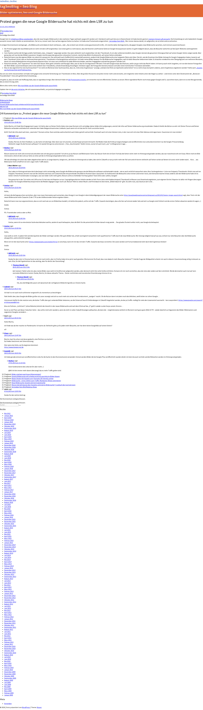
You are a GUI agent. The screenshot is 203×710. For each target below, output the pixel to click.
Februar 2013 (9, 591)
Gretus (7, 185)
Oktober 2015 (9, 523)
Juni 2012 (7, 608)
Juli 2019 (7, 432)
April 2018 (7, 462)
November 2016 (10, 496)
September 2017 (10, 477)
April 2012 (7, 612)
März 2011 (8, 640)
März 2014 (8, 564)
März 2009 (8, 691)
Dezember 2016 (9, 494)
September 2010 (10, 653)
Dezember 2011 (9, 621)
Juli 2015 (7, 530)
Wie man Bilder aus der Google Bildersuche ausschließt (37, 85)
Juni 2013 (7, 583)
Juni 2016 (7, 507)
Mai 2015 (7, 534)
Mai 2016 (7, 509)
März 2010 (8, 665)
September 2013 (10, 576)
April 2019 (7, 437)
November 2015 (10, 521)
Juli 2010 (7, 657)
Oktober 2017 (9, 475)
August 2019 (8, 430)
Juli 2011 (7, 631)
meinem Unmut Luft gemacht (159, 39)
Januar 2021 (8, 416)
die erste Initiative (18, 89)
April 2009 (7, 689)
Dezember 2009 (9, 672)
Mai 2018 (7, 460)
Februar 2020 (9, 420)
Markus (7, 148)
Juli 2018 (7, 456)
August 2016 (8, 502)
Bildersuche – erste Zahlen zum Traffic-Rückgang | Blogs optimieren (36, 381)
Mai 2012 (7, 610)
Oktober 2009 (9, 676)
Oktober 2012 (9, 600)
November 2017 (10, 473)
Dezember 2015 (9, 519)
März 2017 (8, 487)
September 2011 (10, 627)
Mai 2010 (7, 661)
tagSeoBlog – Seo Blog (8, 1)
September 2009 (10, 678)
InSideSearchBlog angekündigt (22, 39)
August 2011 (8, 629)
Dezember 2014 (9, 545)
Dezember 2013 (9, 570)
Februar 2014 (9, 566)
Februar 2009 (9, 693)
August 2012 (8, 604)
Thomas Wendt (18, 265)
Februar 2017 (9, 490)
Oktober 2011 (9, 625)
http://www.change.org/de (13, 347)
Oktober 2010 (9, 651)
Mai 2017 (7, 483)
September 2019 (10, 428)
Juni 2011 (7, 634)
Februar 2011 (9, 642)
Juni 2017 (7, 481)
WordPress (26, 707)
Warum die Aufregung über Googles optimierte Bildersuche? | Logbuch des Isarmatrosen (43, 385)
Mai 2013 (7, 585)
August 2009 (8, 680)
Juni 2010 (7, 659)
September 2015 (10, 526)
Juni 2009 (7, 684)
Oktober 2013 (9, 574)
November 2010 (10, 648)
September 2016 (10, 500)
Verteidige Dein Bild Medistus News (24, 387)
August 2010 (8, 655)
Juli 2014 (7, 555)
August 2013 (8, 579)
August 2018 (8, 454)
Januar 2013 (8, 593)
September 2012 (10, 602)
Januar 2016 (8, 517)
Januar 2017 (8, 492)
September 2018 (10, 451)
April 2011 (7, 638)
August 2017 (8, 479)
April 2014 (7, 562)
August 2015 (8, 528)
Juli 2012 (7, 606)
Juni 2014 (7, 557)
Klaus (6, 333)
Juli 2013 (7, 581)
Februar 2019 (9, 441)
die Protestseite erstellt (77, 80)
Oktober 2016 (9, 498)
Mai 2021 (7, 413)
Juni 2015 (7, 532)
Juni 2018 (7, 458)
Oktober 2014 (9, 549)
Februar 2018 (9, 466)
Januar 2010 (8, 670)
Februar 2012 (9, 617)
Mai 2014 (7, 559)
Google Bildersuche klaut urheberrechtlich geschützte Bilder (22, 103)
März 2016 (8, 513)
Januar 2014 (8, 568)
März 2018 (8, 464)
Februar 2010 (9, 667)
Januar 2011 (8, 644)
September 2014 (10, 551)
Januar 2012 (8, 619)
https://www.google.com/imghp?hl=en (43, 242)
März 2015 (8, 538)
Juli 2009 (7, 682)
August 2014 (8, 553)
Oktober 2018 (9, 449)
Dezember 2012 (9, 595)
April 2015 (7, 536)
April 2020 (7, 418)
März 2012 (8, 615)
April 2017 (7, 485)
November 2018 (10, 447)
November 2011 (10, 623)
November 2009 (10, 674)
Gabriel (7, 287)
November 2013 (10, 572)
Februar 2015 (9, 540)
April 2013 (7, 587)
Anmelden (8, 703)
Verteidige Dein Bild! (116, 41)
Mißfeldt (12, 27)
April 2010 (7, 663)
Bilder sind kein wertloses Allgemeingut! (26, 374)
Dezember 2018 (9, 445)
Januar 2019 (8, 443)
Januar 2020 (8, 422)
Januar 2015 (8, 543)
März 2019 (8, 439)
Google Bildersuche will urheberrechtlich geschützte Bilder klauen (36, 376)
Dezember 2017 (9, 471)
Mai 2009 (7, 687)
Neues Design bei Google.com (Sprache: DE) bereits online (32, 378)
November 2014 (10, 547)
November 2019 (10, 424)
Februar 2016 (9, 515)
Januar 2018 (8, 468)
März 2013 (8, 589)
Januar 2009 (8, 695)
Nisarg (39, 707)
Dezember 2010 (9, 646)
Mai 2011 (7, 636)
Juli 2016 (7, 504)
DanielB (7, 351)
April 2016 (7, 511)
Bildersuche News (6, 100)
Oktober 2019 (9, 426)
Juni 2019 (7, 435)
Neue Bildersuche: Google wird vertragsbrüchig (28, 383)
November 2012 (10, 598)
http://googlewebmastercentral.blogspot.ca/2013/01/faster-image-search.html (153, 195)
